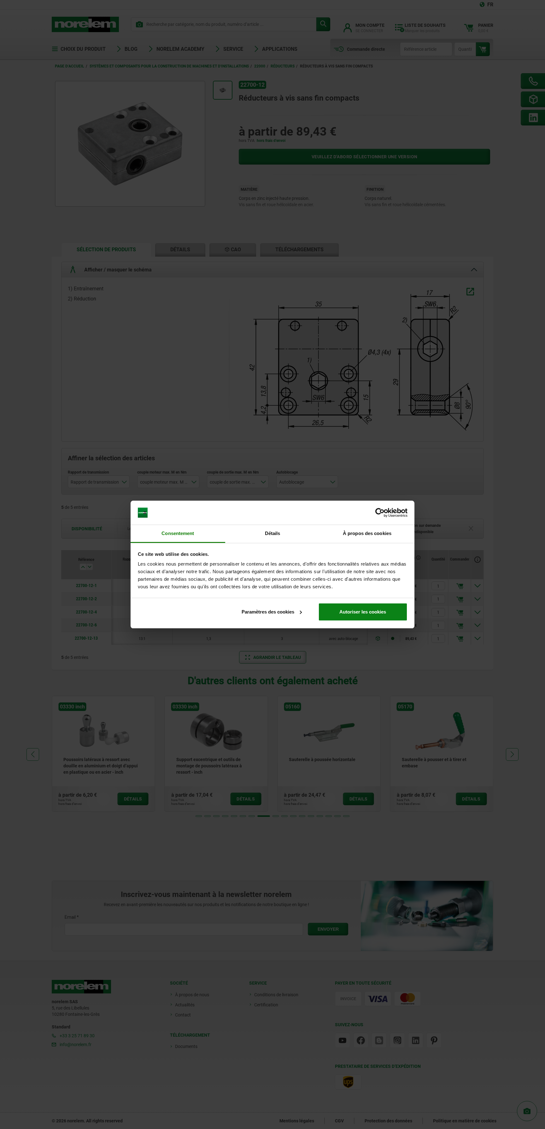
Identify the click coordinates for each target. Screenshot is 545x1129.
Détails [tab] (272, 533)
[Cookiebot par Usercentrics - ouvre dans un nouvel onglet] (379, 512)
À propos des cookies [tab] (367, 533)
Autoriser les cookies (362, 611)
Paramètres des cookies (268, 611)
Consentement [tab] (177, 533)
